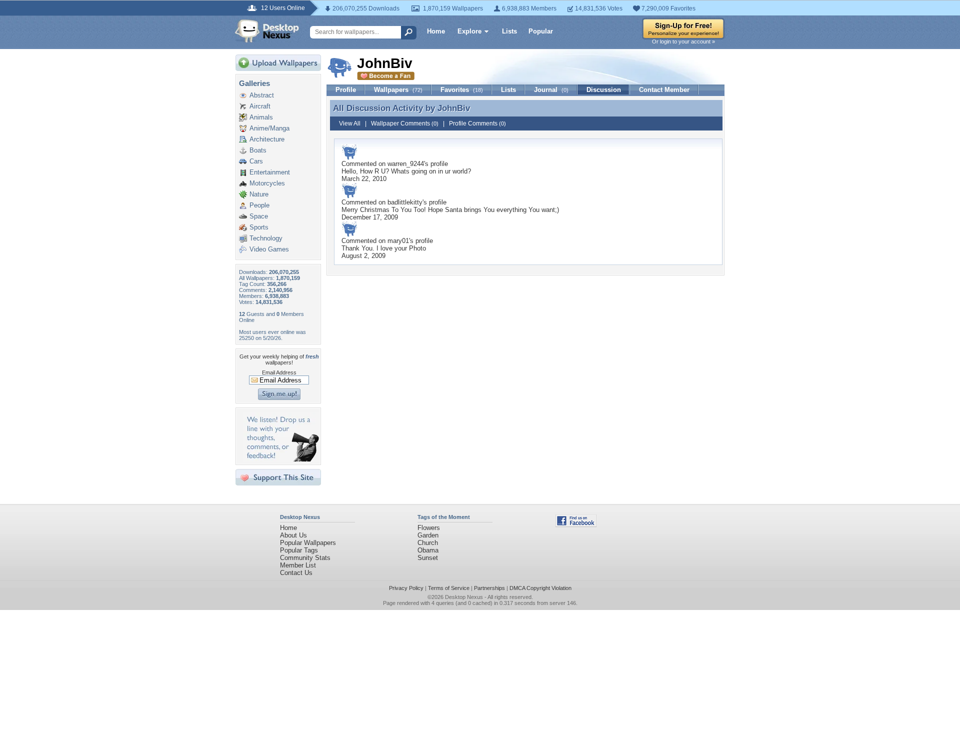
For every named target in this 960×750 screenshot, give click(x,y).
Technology (266, 238)
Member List (298, 565)
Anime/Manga (270, 128)
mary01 (398, 240)
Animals (261, 117)
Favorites (461, 90)
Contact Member (664, 90)
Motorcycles (267, 183)
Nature (259, 194)
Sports (259, 227)
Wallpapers (398, 90)
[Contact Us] (281, 459)
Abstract (262, 95)
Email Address (279, 373)
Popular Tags (299, 550)
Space (259, 216)
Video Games (269, 249)
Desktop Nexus (464, 597)
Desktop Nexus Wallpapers (267, 31)
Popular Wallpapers (308, 542)
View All (349, 123)
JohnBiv (454, 108)
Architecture (267, 139)
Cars (256, 161)
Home (436, 31)
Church (428, 542)
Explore (470, 31)
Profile (346, 90)
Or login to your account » (683, 41)
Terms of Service (449, 588)
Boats (258, 150)
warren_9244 (406, 164)
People (260, 205)
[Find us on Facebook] (576, 524)
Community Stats (305, 558)
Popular (540, 31)
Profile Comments (477, 123)
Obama (428, 550)
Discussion (603, 90)
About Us (293, 535)
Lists (509, 31)
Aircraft (260, 106)
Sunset (428, 558)
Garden (428, 535)
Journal (551, 90)
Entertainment (270, 172)
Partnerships (489, 588)
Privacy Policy (406, 588)
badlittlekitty (405, 202)
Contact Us (296, 572)
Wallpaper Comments (404, 123)
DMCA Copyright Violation (541, 588)
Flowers (429, 528)
